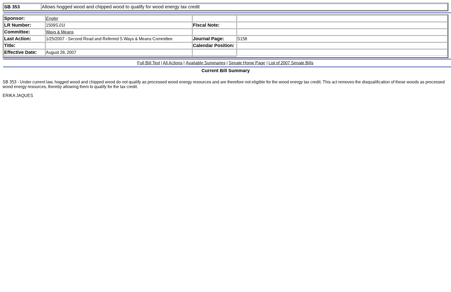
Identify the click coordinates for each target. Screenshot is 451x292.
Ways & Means (60, 32)
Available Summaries (205, 63)
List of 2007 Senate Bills (291, 63)
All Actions (172, 63)
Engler (52, 18)
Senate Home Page (247, 63)
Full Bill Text (148, 63)
